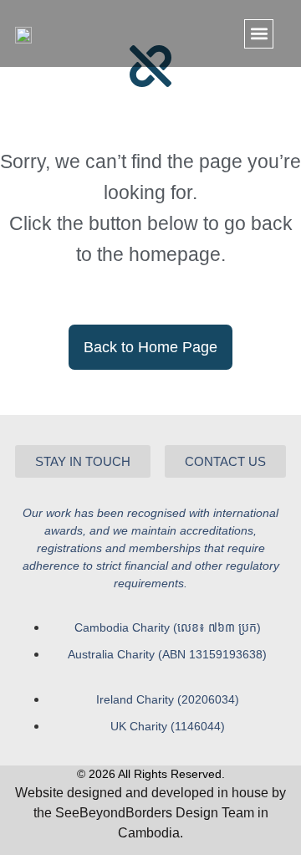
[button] (258, 34)
